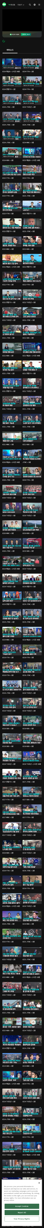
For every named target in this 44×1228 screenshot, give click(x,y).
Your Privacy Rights (22, 1219)
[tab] (10, 50)
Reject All (22, 1212)
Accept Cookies (22, 1206)
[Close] (39, 1182)
